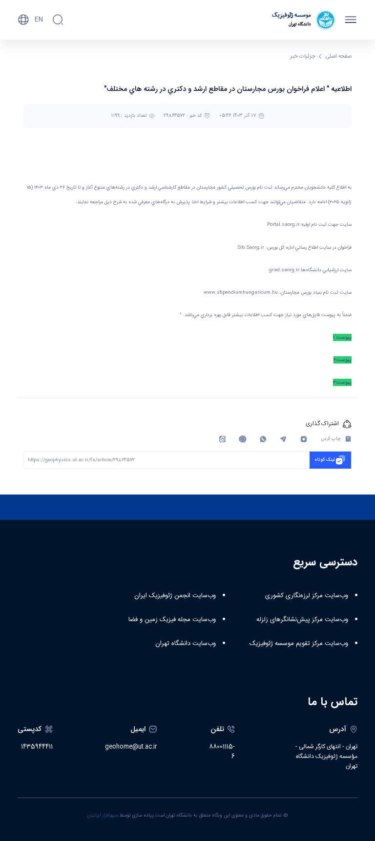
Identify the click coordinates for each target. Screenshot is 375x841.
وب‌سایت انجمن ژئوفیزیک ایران (175, 595)
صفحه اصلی (339, 56)
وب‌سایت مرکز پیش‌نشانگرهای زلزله (302, 619)
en (39, 19)
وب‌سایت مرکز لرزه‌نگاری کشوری (306, 595)
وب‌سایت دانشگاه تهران (185, 643)
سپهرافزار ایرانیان (102, 815)
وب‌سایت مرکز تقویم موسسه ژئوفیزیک (299, 643)
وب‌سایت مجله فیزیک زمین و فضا (172, 619)
